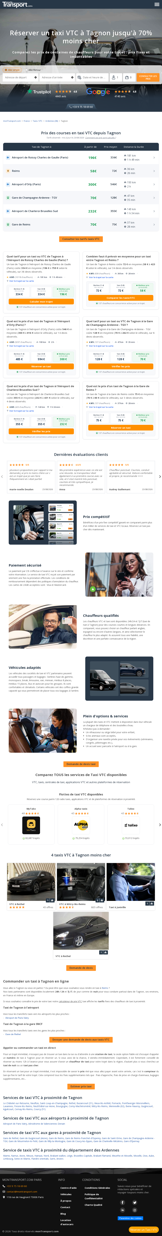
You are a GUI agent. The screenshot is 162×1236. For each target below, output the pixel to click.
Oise (145, 1155)
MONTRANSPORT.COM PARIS (22, 1180)
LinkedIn (122, 1210)
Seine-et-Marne (22, 1158)
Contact (65, 1207)
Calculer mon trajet (41, 301)
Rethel (72, 1103)
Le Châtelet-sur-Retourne (16, 1103)
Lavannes (8, 1106)
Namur (14, 1155)
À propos (65, 1200)
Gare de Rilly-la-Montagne (52, 1141)
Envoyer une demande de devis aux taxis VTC (81, 1039)
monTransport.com (12, 121)
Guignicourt (147, 1106)
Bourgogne (62, 1106)
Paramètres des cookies (130, 1218)
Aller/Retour (34, 69)
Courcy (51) (40, 1109)
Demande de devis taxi (81, 764)
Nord (46, 1155)
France (27, 121)
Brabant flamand (102, 1155)
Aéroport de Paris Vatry (15, 1123)
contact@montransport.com (22, 1191)
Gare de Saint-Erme (112, 1138)
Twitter (134, 1202)
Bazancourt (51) (85, 1103)
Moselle (138, 1155)
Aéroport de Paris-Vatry (17, 1018)
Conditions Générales (97, 1187)
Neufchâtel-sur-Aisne (44, 1106)
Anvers (59, 1158)
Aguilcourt (8, 1109)
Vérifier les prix (121, 366)
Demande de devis (81, 968)
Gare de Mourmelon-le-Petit (23, 1141)
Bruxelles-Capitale (83, 1155)
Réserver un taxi (41, 366)
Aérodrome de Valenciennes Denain (46, 1123)
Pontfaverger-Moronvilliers (135, 1103)
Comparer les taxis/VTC (121, 297)
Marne (6, 1155)
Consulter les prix (148, 77)
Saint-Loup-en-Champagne (54, 1103)
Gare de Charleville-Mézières (108, 1141)
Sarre (52, 1158)
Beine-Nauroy (133, 1106)
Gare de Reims (56, 1138)
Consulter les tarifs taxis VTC (81, 239)
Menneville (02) (116, 1106)
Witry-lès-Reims (100, 1106)
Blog (63, 1213)
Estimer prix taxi (81, 1086)
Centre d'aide (68, 1187)
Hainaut (38, 1155)
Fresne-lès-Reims (23, 1106)
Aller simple (14, 69)
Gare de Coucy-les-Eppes (79, 1141)
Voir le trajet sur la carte (21, 280)
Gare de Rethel (13, 1034)
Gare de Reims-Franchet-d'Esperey (83, 1138)
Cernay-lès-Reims (24, 1109)
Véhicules (66, 1194)
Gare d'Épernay (131, 1141)
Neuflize (34, 1103)
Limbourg (8, 1158)
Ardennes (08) (51, 121)
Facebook (122, 1202)
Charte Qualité (93, 1204)
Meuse (29, 1155)
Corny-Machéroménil (79, 1106)
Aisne (22, 1155)
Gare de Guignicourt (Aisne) (34, 1138)
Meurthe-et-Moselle (122, 1155)
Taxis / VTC (37, 121)
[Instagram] (134, 1210)
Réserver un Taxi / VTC (143, 1229)
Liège (69, 1155)
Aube (151, 1155)
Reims (105, 987)
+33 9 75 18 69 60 (82, 107)
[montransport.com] (18, 4)
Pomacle (116, 1103)
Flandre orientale (40, 1158)
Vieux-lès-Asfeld (102, 1103)
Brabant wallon (58, 1155)
